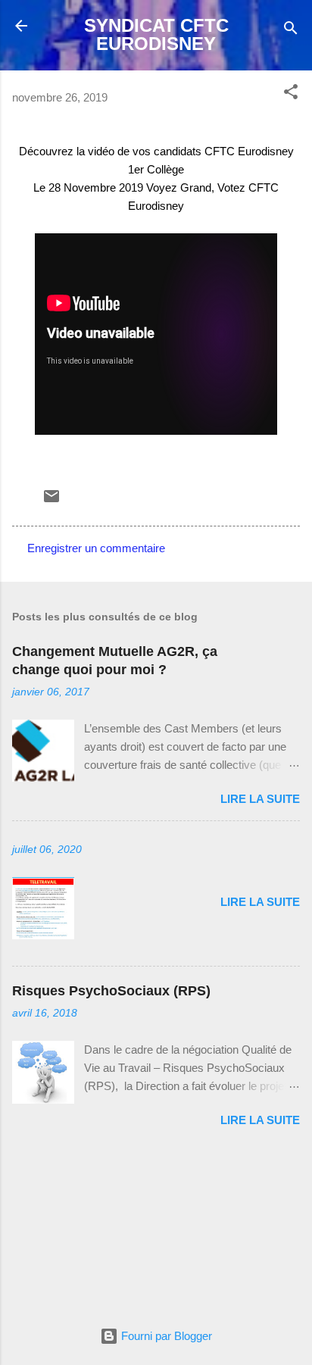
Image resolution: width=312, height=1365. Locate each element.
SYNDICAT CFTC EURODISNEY (156, 34)
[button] (291, 94)
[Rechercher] (291, 31)
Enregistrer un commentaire (96, 548)
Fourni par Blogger (165, 1335)
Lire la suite (260, 798)
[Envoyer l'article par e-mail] (51, 501)
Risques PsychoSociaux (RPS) (111, 990)
